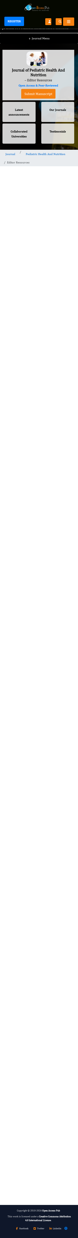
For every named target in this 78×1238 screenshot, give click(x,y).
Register (14, 21)
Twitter (40, 1228)
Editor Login (38, 705)
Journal (10, 154)
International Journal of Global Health (33, 1097)
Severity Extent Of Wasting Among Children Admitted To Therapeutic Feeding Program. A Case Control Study (37, 907)
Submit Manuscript (38, 94)
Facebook (23, 1228)
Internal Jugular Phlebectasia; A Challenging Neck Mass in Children (37, 870)
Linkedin (57, 1228)
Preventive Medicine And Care (29, 1033)
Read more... (38, 803)
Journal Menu (39, 38)
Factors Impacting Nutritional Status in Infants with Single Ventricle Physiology (35, 835)
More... (38, 1188)
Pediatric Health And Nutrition (45, 154)
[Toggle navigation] (68, 21)
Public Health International (26, 1065)
